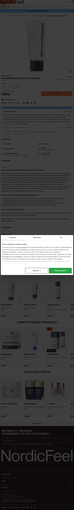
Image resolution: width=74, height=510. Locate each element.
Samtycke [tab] (13, 237)
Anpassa (36, 270)
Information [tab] (37, 237)
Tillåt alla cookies (60, 270)
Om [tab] (61, 237)
